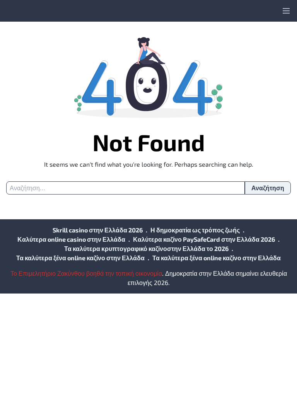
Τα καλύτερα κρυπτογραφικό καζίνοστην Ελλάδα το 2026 (146, 248)
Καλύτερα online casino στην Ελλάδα (71, 239)
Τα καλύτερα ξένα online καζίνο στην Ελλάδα (80, 257)
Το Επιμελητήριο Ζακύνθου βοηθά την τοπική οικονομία (86, 273)
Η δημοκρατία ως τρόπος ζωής (195, 230)
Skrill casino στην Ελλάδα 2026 (98, 230)
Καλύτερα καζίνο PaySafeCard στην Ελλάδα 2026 (204, 239)
